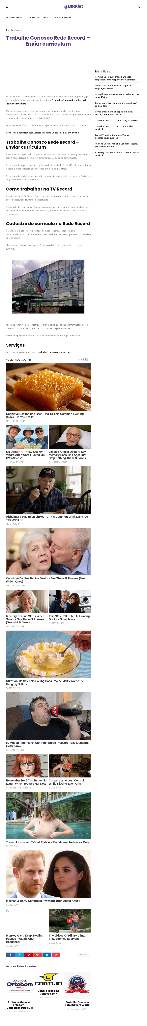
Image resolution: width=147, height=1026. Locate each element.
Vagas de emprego (64, 17)
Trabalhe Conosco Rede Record (54, 352)
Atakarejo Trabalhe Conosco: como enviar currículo (117, 154)
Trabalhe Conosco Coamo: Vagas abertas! (117, 120)
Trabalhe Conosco (15, 17)
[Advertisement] (48, 74)
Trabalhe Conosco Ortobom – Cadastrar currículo (19, 1005)
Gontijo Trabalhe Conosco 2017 (48, 992)
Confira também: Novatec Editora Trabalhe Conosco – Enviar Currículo (43, 132)
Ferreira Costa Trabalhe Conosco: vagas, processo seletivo (116, 145)
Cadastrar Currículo (40, 17)
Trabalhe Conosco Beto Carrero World (77, 1003)
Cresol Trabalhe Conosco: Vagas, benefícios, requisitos (112, 136)
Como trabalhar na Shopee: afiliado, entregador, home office (114, 113)
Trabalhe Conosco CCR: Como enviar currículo (114, 127)
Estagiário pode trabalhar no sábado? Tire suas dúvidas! (117, 95)
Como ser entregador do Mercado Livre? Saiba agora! (116, 104)
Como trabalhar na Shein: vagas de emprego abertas (113, 87)
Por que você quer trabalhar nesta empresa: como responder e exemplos (115, 78)
